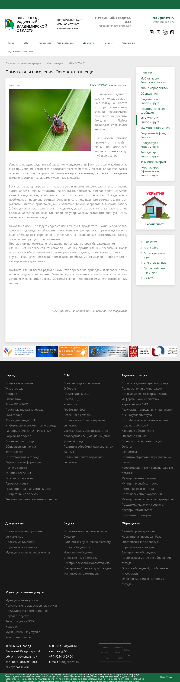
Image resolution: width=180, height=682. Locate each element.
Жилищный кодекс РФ (20, 420)
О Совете (70, 388)
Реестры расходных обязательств (87, 563)
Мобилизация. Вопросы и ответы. (153, 80)
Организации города (19, 441)
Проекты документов (19, 542)
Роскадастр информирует (149, 154)
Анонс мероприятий (154, 88)
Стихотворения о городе (22, 457)
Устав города (14, 388)
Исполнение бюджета (79, 552)
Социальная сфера (18, 436)
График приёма (74, 410)
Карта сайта (151, 247)
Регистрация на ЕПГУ (19, 621)
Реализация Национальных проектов (31, 499)
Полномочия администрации (142, 388)
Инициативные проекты (21, 494)
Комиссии (70, 404)
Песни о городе (16, 468)
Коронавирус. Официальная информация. (149, 171)
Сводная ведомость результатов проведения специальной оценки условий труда (87, 436)
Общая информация (19, 383)
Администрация (65, 42)
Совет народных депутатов (82, 383)
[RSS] (172, 32)
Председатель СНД (76, 394)
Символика (13, 399)
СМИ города (13, 415)
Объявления (149, 93)
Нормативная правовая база (141, 536)
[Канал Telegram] (165, 32)
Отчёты (127, 446)
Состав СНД (71, 399)
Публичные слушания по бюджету (87, 542)
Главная (10, 63)
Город (11, 42)
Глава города (44, 42)
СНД (26, 42)
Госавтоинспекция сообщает (153, 110)
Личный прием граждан (138, 531)
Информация (55, 63)
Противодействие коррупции (142, 494)
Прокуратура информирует (149, 145)
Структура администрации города (145, 383)
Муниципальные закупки (139, 478)
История (11, 394)
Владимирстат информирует (150, 101)
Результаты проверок (136, 515)
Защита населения (18, 473)
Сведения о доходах (77, 415)
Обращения (128, 42)
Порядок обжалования (21, 547)
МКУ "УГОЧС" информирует (108, 85)
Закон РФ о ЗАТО (16, 404)
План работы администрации (142, 441)
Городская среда (16, 483)
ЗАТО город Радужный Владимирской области (49, 24)
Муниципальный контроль (140, 483)
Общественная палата (20, 446)
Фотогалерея (14, 452)
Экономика (129, 452)
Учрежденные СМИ (135, 404)
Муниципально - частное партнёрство (148, 499)
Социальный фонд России (153, 135)
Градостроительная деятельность (28, 489)
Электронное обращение (139, 552)
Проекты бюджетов (77, 547)
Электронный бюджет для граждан (87, 568)
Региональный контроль (138, 489)
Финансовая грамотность (81, 573)
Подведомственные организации (145, 394)
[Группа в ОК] (158, 32)
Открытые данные (155, 262)
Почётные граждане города (24, 410)
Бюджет (109, 42)
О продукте (150, 242)
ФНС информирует (153, 162)
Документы (89, 42)
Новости (146, 73)
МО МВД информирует (155, 128)
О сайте (148, 277)
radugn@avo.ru (164, 18)
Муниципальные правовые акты (27, 552)
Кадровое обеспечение (138, 431)
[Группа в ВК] (151, 32)
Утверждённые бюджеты (80, 558)
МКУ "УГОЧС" (77, 63)
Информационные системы (140, 399)
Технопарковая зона (19, 478)
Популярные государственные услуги (31, 605)
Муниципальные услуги (20, 51)
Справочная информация (23, 462)
